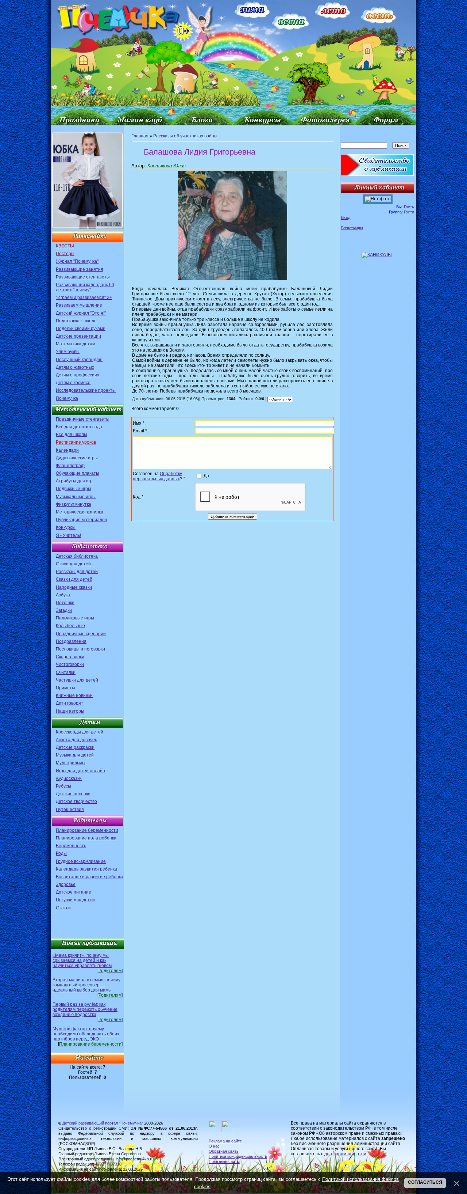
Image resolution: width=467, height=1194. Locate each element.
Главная (139, 136)
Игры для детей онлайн (80, 770)
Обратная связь (224, 1151)
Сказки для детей (74, 579)
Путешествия (70, 809)
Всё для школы (71, 434)
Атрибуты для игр (74, 481)
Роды (61, 853)
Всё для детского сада (79, 426)
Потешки (65, 602)
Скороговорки (70, 656)
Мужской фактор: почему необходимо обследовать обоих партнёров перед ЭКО (86, 1034)
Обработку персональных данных (157, 476)
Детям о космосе (73, 382)
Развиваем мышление (79, 305)
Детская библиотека (77, 556)
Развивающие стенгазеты (83, 277)
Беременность (71, 845)
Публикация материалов (81, 519)
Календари (67, 450)
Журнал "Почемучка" (77, 261)
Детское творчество (76, 801)
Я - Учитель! (68, 535)
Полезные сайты (224, 1161)
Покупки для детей (75, 899)
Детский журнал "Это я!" (81, 313)
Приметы (65, 687)
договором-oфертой (345, 1153)
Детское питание (73, 892)
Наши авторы (70, 711)
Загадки (64, 610)
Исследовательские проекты (86, 390)
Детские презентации (78, 336)
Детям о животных (75, 367)
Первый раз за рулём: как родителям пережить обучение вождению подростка (85, 1009)
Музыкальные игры (76, 496)
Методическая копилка (79, 512)
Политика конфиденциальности (238, 1156)
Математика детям (75, 343)
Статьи (63, 907)
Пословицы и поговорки (80, 649)
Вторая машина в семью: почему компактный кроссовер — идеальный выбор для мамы (86, 985)
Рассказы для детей (77, 571)
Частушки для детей (77, 680)
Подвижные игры (73, 488)
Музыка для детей (75, 755)
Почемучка (67, 398)
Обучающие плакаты (77, 473)
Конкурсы (66, 527)
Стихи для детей (73, 563)
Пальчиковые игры (75, 618)
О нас (214, 1146)
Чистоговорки (70, 664)
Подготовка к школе (76, 320)
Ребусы (63, 786)
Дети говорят (69, 703)
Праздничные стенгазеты (82, 419)
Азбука (63, 595)
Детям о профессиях (77, 375)
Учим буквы (68, 351)
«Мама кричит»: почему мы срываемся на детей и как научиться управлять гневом (82, 960)
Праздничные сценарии (81, 633)
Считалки (66, 672)
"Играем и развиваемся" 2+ (84, 297)
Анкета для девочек (76, 739)
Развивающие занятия (79, 269)
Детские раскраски (75, 747)
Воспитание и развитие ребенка (89, 876)
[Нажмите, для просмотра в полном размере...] (232, 278)
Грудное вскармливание (81, 861)
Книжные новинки (74, 695)
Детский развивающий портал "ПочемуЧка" (102, 1123)
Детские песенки (73, 793)
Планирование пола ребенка (86, 838)
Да (206, 475)
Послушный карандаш (79, 359)
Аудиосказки (69, 778)
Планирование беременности (87, 830)
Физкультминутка (73, 504)
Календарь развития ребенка (86, 869)
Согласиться (425, 1182)
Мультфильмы (70, 762)
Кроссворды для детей (79, 732)
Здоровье (66, 884)
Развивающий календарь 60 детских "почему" (85, 287)
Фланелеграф (70, 465)
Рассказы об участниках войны (185, 136)
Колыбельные (70, 625)
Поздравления (71, 641)
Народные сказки (74, 587)
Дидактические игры (77, 457)
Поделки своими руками (80, 328)
